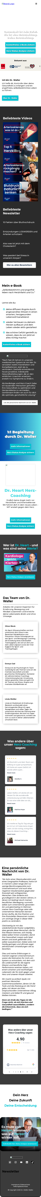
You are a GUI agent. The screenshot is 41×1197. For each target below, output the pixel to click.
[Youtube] (21, 1162)
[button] (36, 4)
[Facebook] (10, 1162)
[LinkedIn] (27, 1162)
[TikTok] (32, 1162)
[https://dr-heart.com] (8, 4)
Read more (11, 773)
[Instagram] (15, 1162)
